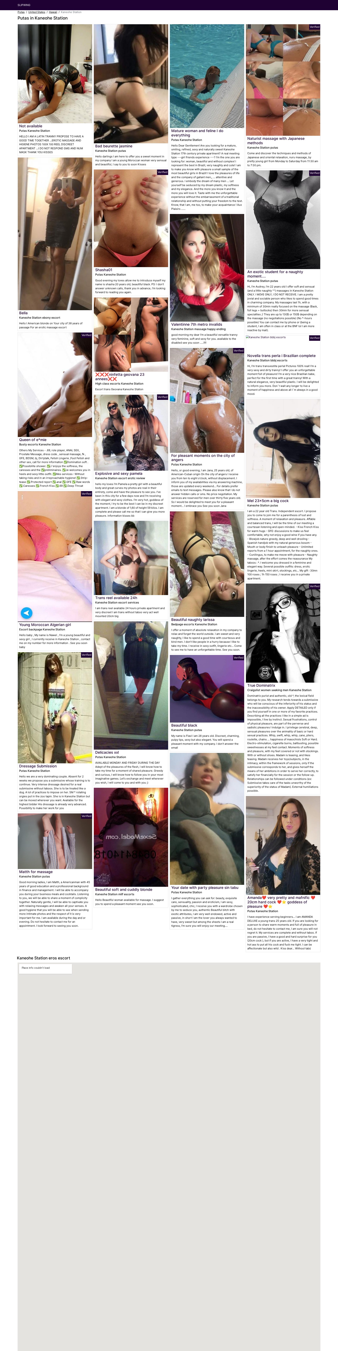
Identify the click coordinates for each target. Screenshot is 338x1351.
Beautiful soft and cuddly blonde (123, 889)
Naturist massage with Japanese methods (276, 140)
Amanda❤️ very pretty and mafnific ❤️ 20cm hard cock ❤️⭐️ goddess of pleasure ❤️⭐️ (281, 902)
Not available (30, 126)
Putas (21, 12)
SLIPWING (24, 5)
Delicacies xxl (107, 752)
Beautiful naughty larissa (193, 619)
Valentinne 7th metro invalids (196, 324)
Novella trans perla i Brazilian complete (281, 355)
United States (36, 12)
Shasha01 (103, 270)
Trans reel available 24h (116, 598)
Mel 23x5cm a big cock (268, 501)
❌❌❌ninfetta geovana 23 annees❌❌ (119, 376)
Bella (23, 313)
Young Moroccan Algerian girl (45, 624)
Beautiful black (184, 725)
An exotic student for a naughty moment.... (275, 274)
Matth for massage (36, 872)
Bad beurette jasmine (113, 146)
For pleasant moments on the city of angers (203, 457)
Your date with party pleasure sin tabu (204, 887)
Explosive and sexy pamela (118, 473)
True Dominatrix (261, 685)
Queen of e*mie (32, 439)
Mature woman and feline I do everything (197, 133)
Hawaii (53, 12)
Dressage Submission (38, 766)
